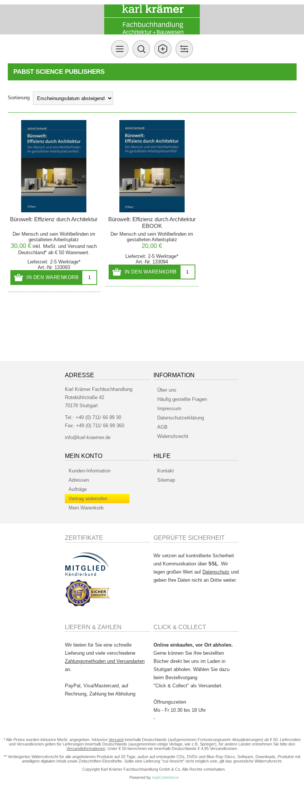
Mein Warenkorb (86, 508)
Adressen (79, 480)
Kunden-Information (89, 471)
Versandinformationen (85, 748)
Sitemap (166, 480)
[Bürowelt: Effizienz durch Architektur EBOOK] (152, 166)
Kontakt (165, 471)
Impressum (169, 408)
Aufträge (78, 489)
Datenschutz (215, 572)
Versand (76, 246)
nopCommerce (165, 777)
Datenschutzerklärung (180, 418)
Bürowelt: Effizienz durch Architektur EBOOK (152, 222)
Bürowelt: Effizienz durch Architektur (54, 219)
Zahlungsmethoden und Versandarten (105, 661)
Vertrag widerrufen (88, 498)
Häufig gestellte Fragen (182, 399)
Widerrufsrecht (172, 436)
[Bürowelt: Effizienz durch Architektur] (54, 166)
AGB (162, 427)
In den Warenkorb (52, 277)
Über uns (166, 390)
